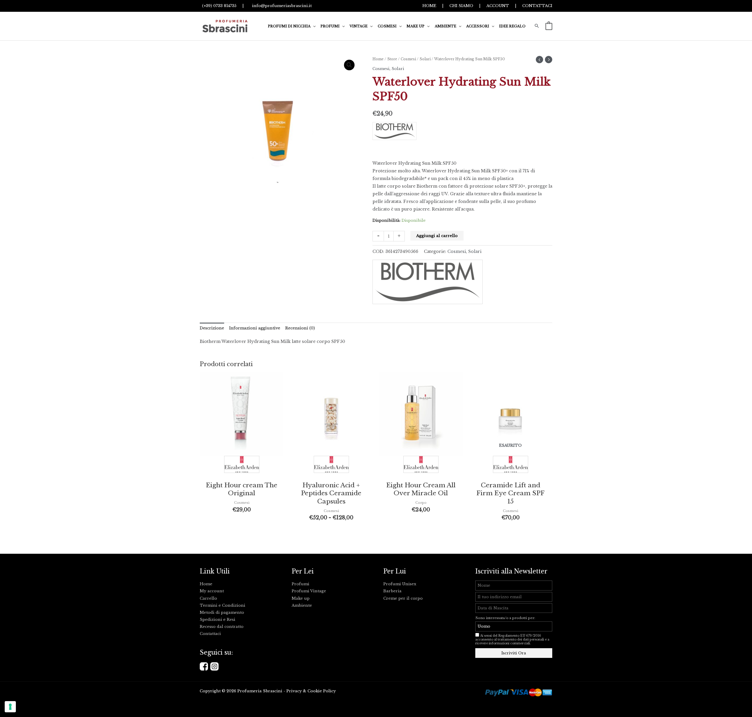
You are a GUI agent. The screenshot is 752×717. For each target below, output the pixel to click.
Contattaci (210, 633)
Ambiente (302, 605)
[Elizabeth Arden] (241, 466)
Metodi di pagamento (222, 612)
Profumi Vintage (309, 590)
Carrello (208, 598)
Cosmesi (408, 59)
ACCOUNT (497, 5)
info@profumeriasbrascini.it (281, 5)
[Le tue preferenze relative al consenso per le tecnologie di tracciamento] (10, 706)
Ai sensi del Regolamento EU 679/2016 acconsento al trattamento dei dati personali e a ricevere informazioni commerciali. (512, 639)
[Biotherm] (462, 133)
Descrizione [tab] (212, 328)
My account (212, 590)
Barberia (392, 590)
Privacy (294, 690)
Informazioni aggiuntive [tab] (254, 328)
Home (378, 59)
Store (392, 59)
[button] (313, 26)
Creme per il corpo (403, 598)
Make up (301, 598)
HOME (429, 5)
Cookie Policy (322, 690)
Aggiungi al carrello (437, 235)
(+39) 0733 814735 (218, 5)
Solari (425, 59)
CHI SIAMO (461, 5)
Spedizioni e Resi (217, 619)
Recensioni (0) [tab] (300, 328)
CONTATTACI (537, 5)
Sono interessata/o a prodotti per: (505, 618)
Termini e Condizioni (222, 605)
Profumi (300, 583)
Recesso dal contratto (222, 626)
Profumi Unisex (399, 583)
